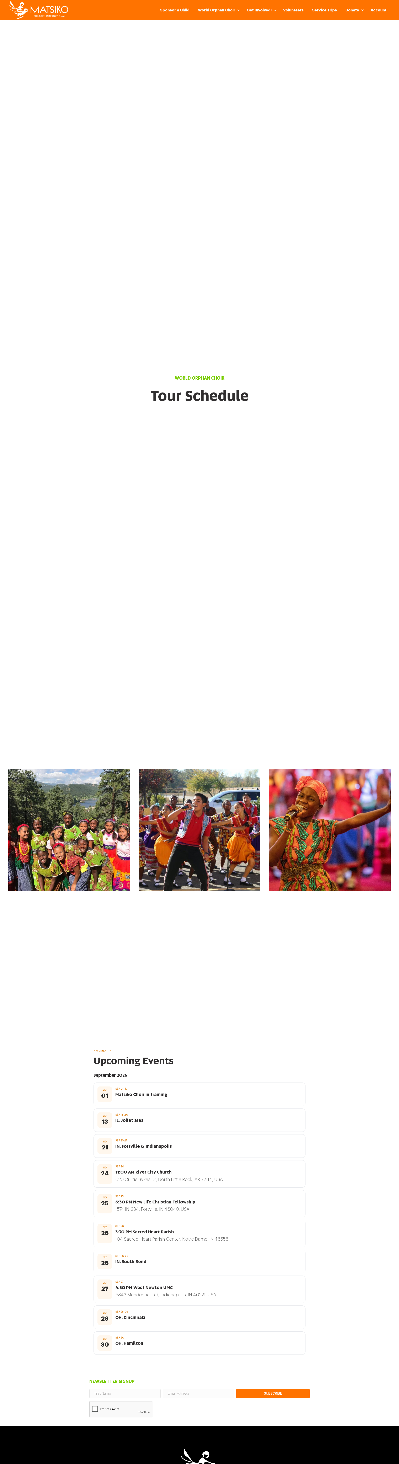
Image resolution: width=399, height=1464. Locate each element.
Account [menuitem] (379, 10)
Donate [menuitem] (352, 10)
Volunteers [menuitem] (293, 10)
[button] (238, 10)
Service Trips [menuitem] (324, 10)
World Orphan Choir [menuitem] (216, 10)
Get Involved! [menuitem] (259, 10)
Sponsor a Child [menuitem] (175, 10)
